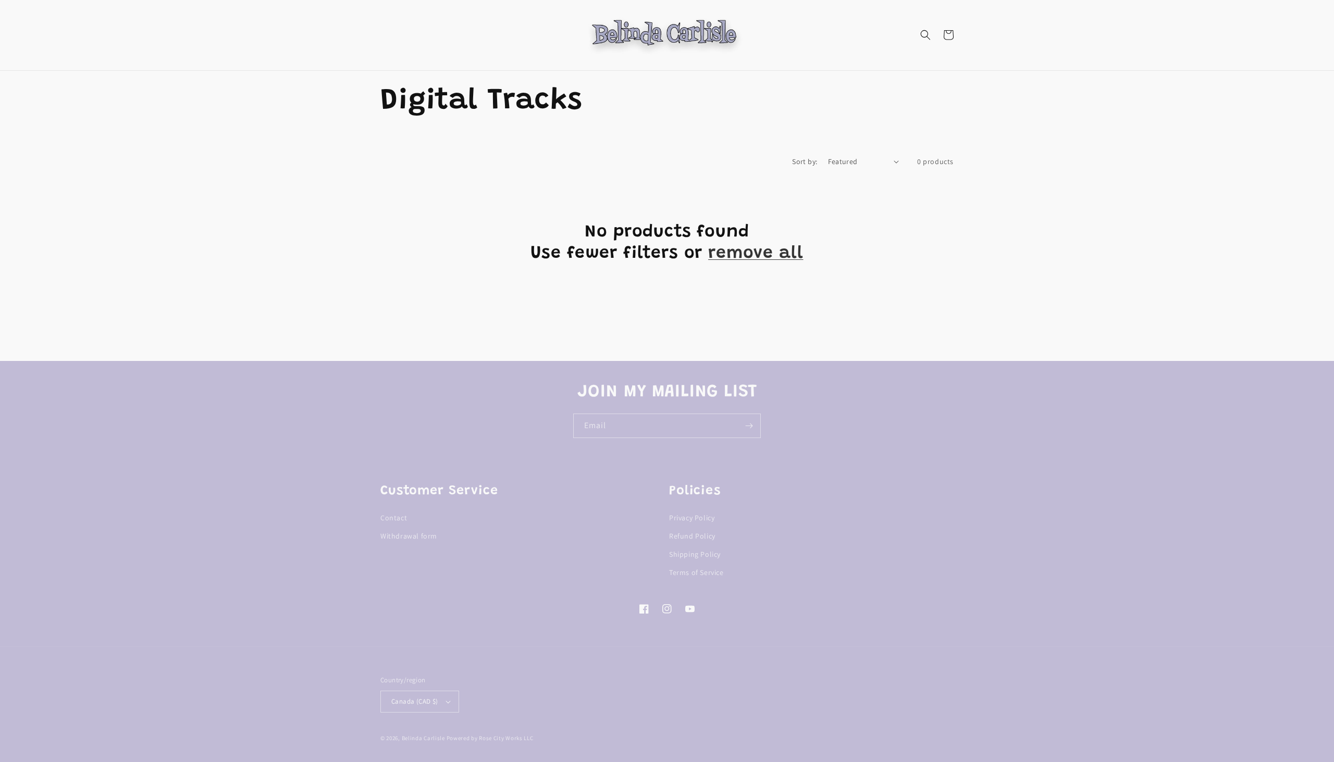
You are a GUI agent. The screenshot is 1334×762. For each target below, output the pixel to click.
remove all (755, 254)
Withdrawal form (408, 536)
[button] (925, 34)
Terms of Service (696, 572)
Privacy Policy (691, 517)
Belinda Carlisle (423, 738)
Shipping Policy (695, 554)
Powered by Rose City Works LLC (490, 738)
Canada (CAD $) (414, 701)
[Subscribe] (748, 426)
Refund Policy (692, 536)
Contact (393, 517)
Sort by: (804, 161)
